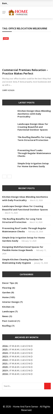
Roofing (6, 325)
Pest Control (9, 320)
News (5, 316)
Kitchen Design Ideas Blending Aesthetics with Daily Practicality (34, 113)
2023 (5, 356)
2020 (5, 367)
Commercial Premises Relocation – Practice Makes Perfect (25, 71)
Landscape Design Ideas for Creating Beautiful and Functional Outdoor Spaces (33, 126)
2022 (5, 360)
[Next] (9, 176)
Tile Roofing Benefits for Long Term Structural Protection (34, 138)
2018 (5, 374)
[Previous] (4, 176)
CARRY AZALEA (8, 90)
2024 (5, 353)
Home (6, 38)
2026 (5, 346)
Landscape (8, 311)
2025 (5, 349)
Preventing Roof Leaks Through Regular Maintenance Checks (34, 153)
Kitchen (6, 306)
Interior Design (10, 301)
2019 (5, 370)
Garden (6, 292)
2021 (5, 363)
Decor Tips (8, 282)
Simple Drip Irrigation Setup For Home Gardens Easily (33, 165)
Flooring (6, 287)
